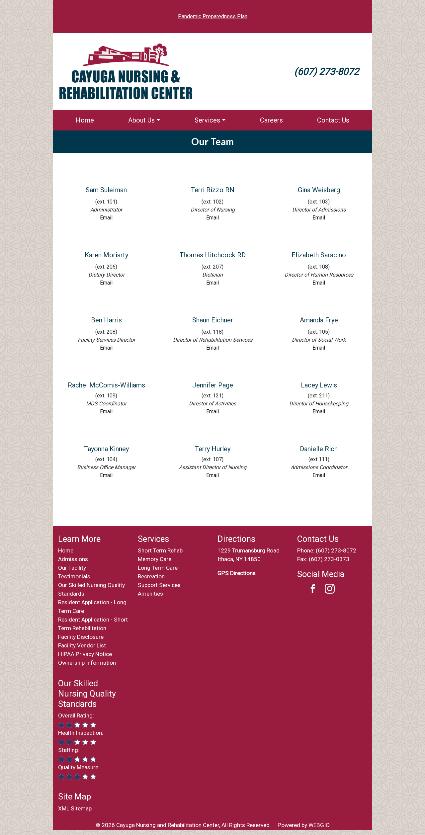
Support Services (159, 585)
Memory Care (154, 559)
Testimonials (74, 576)
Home (85, 120)
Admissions (73, 559)
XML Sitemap (75, 808)
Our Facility (72, 567)
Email (106, 475)
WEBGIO (319, 825)
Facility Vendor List (82, 645)
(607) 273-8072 (336, 550)
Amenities (150, 593)
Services (207, 120)
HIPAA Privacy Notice (85, 654)
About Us (141, 120)
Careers (271, 120)
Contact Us (333, 120)
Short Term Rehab (160, 550)
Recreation (151, 576)
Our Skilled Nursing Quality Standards (87, 693)
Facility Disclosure (81, 636)
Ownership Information (87, 662)
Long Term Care (158, 567)
